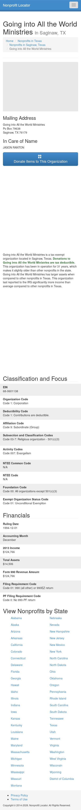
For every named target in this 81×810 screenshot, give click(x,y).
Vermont (55, 738)
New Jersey (57, 638)
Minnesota (17, 765)
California (17, 645)
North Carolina (59, 658)
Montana (16, 785)
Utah (53, 732)
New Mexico (57, 645)
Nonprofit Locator (16, 4)
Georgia (16, 678)
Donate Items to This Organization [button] (40, 161)
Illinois (14, 698)
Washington (57, 752)
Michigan (16, 759)
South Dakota (58, 712)
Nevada (54, 625)
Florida (15, 671)
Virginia (54, 745)
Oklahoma (56, 678)
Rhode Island (58, 698)
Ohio (53, 671)
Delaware (17, 665)
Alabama (16, 618)
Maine (14, 738)
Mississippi (17, 772)
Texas (53, 725)
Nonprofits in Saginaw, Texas (27, 45)
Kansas (15, 718)
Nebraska (56, 618)
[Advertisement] (40, 209)
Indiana (15, 705)
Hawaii (15, 685)
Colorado (16, 651)
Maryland (16, 745)
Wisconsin (56, 765)
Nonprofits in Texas (30, 41)
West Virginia (58, 759)
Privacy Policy (19, 795)
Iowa (14, 712)
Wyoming (55, 772)
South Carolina (59, 705)
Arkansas (16, 638)
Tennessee (57, 718)
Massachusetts (20, 752)
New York (56, 651)
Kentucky (16, 725)
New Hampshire (60, 631)
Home (9, 41)
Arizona (15, 631)
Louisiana (17, 732)
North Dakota (58, 665)
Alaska (15, 625)
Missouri (16, 779)
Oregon (54, 685)
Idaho (14, 692)
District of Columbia (62, 779)
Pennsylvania (58, 692)
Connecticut (18, 658)
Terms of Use (19, 799)
